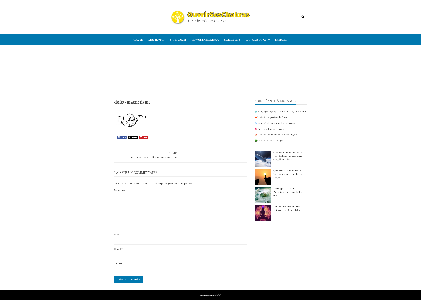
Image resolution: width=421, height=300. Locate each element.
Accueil (138, 39)
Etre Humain (156, 39)
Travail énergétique (205, 39)
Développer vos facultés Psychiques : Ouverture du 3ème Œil (288, 192)
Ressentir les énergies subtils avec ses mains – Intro (153, 155)
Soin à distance (256, 39)
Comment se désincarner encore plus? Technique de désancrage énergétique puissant (288, 156)
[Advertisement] (210, 75)
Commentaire (121, 190)
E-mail (118, 249)
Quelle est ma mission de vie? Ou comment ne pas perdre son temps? (287, 174)
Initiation (281, 39)
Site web (118, 263)
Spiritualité (178, 39)
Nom (117, 234)
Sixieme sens (232, 39)
